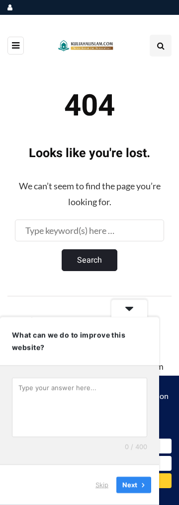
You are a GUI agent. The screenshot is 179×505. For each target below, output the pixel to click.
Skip (101, 485)
